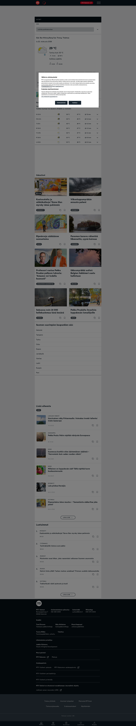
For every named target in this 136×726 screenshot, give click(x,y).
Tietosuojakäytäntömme (58, 86)
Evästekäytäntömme (47, 86)
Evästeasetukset (61, 102)
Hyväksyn (74, 102)
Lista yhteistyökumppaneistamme (49, 96)
